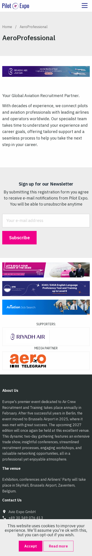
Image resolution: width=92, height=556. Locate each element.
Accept (30, 546)
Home (7, 26)
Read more (58, 546)
